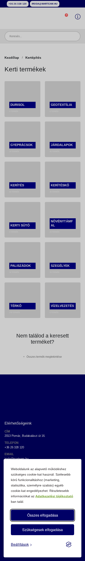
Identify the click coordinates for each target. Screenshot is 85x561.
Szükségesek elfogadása (42, 529)
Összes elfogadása (42, 515)
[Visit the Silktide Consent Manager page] (68, 544)
